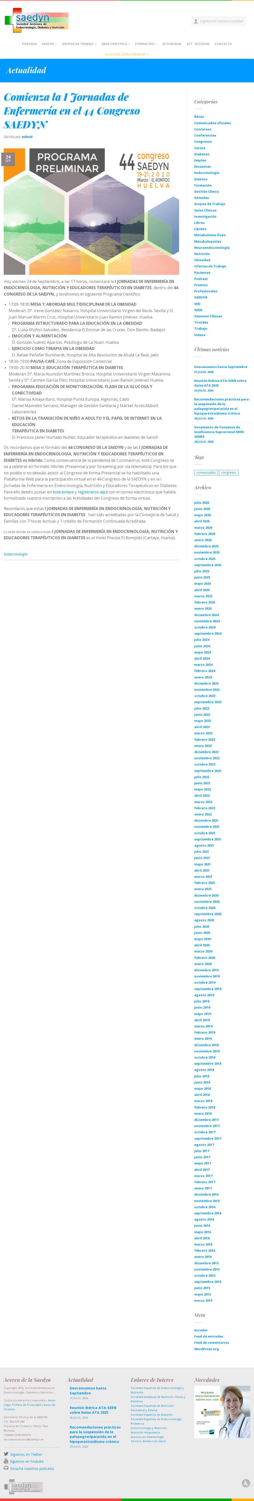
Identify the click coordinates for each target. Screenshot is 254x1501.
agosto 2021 (204, 845)
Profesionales (205, 291)
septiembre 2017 (207, 1138)
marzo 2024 (203, 664)
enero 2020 (203, 964)
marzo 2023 (203, 733)
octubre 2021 (204, 833)
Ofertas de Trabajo (210, 266)
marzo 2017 (203, 1176)
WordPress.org (206, 1349)
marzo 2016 (203, 1244)
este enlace (63, 492)
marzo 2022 (203, 802)
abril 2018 (202, 1094)
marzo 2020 (203, 951)
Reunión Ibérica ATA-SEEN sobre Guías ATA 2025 (220, 383)
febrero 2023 (204, 739)
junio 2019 (202, 1007)
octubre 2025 (204, 558)
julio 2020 (201, 926)
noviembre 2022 (207, 758)
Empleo (200, 160)
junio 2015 (202, 1288)
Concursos (202, 129)
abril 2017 (202, 1169)
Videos (199, 335)
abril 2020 (202, 945)
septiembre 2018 (207, 1063)
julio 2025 (201, 571)
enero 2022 (203, 814)
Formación (144, 44)
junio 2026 (202, 509)
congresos (228, 472)
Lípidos (200, 229)
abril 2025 (202, 590)
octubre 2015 (204, 1275)
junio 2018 (202, 1082)
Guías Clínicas (205, 210)
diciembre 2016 (206, 1194)
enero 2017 (203, 1188)
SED (197, 303)
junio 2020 (202, 932)
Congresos (203, 141)
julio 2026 (201, 502)
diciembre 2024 (206, 615)
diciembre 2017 (206, 1119)
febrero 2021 (204, 882)
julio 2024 (201, 639)
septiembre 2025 (207, 565)
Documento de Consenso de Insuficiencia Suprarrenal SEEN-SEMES (219, 432)
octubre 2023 (204, 695)
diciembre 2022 (206, 752)
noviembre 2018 (207, 1051)
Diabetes (201, 154)
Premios (201, 285)
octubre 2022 (204, 764)
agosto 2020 (204, 920)
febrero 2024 (204, 671)
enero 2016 (203, 1256)
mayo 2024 (202, 652)
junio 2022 (202, 783)
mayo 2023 (202, 720)
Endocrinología (15, 554)
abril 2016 (202, 1238)
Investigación (205, 216)
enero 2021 (203, 889)
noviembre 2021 (207, 826)
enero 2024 (203, 677)
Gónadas (201, 197)
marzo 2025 (203, 596)
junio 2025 (202, 577)
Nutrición (202, 254)
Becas (199, 116)
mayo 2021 (202, 864)
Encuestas (202, 166)
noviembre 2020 (207, 901)
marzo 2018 (203, 1101)
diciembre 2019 (206, 970)
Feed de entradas (208, 1336)
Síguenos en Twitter (26, 1454)
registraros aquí (93, 492)
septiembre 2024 (207, 633)
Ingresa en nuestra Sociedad (221, 21)
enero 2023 (203, 745)
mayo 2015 (202, 1294)
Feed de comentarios (211, 1342)
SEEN (198, 310)
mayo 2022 (202, 789)
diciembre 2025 (206, 546)
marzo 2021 (203, 876)
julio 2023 (201, 708)
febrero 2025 (204, 602)
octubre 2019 (204, 982)
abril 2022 (202, 795)
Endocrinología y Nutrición (149, 1428)
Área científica (114, 44)
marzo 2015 (203, 1300)
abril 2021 (202, 870)
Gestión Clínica (206, 191)
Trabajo (200, 328)
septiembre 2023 (207, 702)
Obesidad (202, 260)
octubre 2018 (204, 1057)
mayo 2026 (202, 515)
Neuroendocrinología (212, 247)
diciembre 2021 (206, 820)
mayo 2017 (202, 1163)
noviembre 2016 (207, 1201)
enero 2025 (203, 608)
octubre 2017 (204, 1132)
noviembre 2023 (207, 689)
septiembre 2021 (207, 839)
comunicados (206, 472)
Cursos (199, 148)
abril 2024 (202, 658)
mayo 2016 (202, 1232)
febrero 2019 (204, 1032)
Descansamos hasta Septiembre (220, 367)
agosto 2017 (204, 1144)
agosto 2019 (204, 995)
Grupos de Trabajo (78, 44)
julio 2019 (201, 1001)
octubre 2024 (204, 627)
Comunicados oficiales (212, 123)
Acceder (201, 1330)
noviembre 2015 (207, 1269)
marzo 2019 (203, 1026)
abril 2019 (202, 1020)
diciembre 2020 (206, 895)
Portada (29, 44)
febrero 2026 (204, 533)
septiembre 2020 (207, 914)
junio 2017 (202, 1157)
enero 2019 (203, 1038)
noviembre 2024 (207, 621)
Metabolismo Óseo (210, 235)
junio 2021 (202, 857)
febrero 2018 (204, 1107)
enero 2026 (203, 540)
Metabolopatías (207, 241)
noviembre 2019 (207, 976)
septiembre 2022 (207, 770)
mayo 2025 (202, 583)
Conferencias (205, 135)
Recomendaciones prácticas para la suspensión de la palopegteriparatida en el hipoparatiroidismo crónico (221, 406)
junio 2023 (202, 714)
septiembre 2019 (207, 989)
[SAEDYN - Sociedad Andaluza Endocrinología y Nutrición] (42, 19)
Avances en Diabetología (147, 1437)
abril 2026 (202, 521)
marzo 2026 (203, 527)
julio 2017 (201, 1151)
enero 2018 (203, 1113)
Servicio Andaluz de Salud (148, 1441)
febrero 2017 (204, 1182)
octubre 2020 (204, 907)
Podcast (201, 279)
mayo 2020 (202, 939)
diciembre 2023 (206, 683)
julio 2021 (201, 851)
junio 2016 (202, 1225)
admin (27, 136)
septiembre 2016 (207, 1213)
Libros (199, 222)
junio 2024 (202, 646)
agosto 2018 (204, 1069)
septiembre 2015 (207, 1281)
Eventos (200, 179)
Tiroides (201, 322)
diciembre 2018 (206, 1045)
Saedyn (48, 44)
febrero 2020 (204, 957)
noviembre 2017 (207, 1126)
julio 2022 (201, 777)
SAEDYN (200, 297)
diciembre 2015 (206, 1263)
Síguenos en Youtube (27, 1461)
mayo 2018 (202, 1088)
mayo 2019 (202, 1014)
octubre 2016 (204, 1207)
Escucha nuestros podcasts (31, 1468)
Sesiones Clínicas (208, 316)
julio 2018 (201, 1076)
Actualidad (172, 44)
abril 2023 (202, 727)
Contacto (223, 44)
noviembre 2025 (207, 552)
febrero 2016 (204, 1250)
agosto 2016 (204, 1219)
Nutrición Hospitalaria (145, 1432)
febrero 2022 (204, 808)
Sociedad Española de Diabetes (152, 1414)
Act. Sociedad (198, 44)
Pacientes (202, 272)
